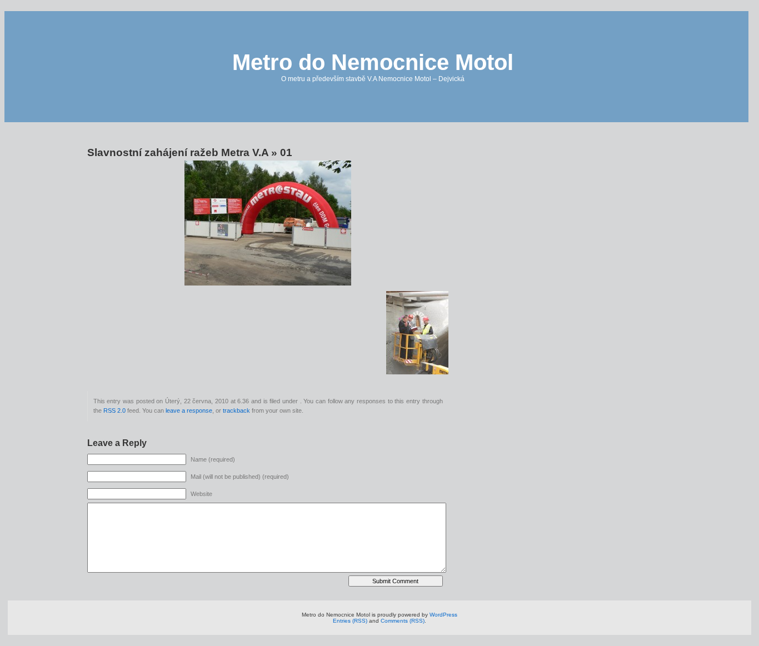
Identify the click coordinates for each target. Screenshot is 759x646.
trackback (236, 410)
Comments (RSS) (403, 621)
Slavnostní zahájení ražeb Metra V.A (177, 152)
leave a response (189, 410)
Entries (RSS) (350, 621)
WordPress (443, 615)
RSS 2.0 (114, 410)
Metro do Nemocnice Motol (372, 62)
